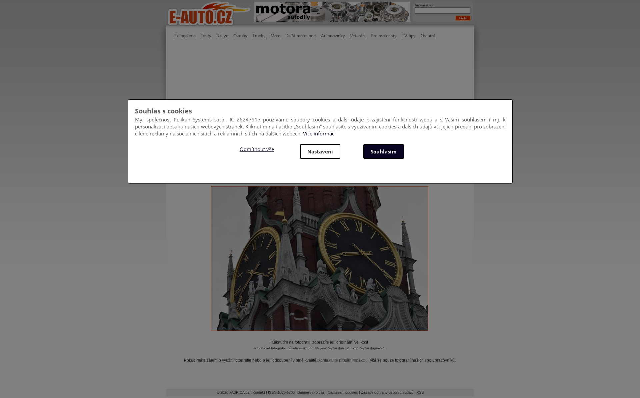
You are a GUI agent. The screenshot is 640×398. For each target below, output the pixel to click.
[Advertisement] (320, 98)
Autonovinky (333, 35)
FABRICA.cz (239, 392)
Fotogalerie (185, 35)
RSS (420, 392)
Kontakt (259, 392)
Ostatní (428, 35)
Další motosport (300, 35)
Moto (275, 35)
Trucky (259, 35)
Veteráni (358, 35)
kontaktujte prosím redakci (342, 360)
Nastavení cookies (343, 392)
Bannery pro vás (311, 392)
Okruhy (240, 35)
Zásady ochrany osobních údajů (387, 392)
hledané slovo (423, 5)
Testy (206, 35)
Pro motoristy (384, 35)
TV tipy (409, 35)
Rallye (222, 35)
